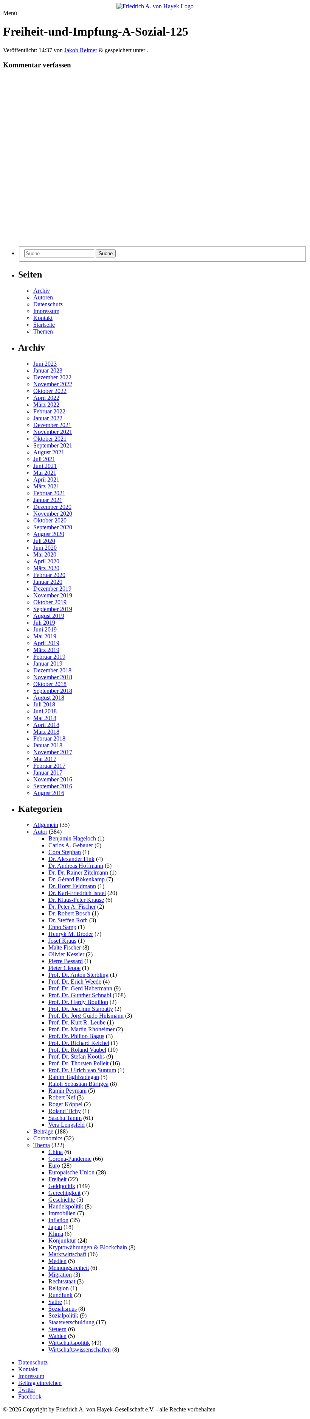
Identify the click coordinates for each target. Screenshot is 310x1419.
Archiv (41, 290)
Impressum (46, 311)
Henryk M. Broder (70, 934)
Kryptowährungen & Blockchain (87, 1247)
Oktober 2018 (50, 684)
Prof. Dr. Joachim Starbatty (80, 1009)
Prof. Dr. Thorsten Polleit (78, 1063)
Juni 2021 (45, 466)
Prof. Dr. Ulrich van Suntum (82, 1070)
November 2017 (52, 752)
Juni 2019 (45, 629)
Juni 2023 (45, 363)
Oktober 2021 (50, 438)
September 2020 (52, 527)
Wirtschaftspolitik (69, 1342)
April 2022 (46, 398)
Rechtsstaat (61, 1281)
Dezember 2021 (52, 425)
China (55, 1152)
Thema (41, 1145)
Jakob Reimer (80, 50)
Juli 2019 (44, 622)
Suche (106, 253)
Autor (40, 831)
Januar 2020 (47, 582)
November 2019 (52, 595)
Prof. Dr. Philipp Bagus (76, 1036)
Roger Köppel (65, 1104)
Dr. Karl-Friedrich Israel (77, 893)
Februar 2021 (49, 493)
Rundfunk (60, 1295)
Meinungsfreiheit (68, 1268)
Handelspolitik (65, 1206)
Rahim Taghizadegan (73, 1077)
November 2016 (52, 779)
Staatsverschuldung (71, 1322)
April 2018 (46, 725)
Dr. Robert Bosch (69, 913)
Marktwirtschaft (67, 1254)
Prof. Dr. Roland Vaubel (77, 1049)
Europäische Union (71, 1172)
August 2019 (48, 616)
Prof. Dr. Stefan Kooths (76, 1056)
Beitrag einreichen (40, 1383)
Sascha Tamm (65, 1118)
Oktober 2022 (50, 391)
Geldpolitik (61, 1186)
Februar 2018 (49, 738)
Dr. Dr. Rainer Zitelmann (78, 872)
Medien (57, 1261)
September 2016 (52, 786)
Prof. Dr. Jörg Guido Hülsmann (86, 1015)
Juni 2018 (45, 711)
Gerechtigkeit (64, 1193)
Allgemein (45, 825)
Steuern (57, 1329)
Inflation (58, 1220)
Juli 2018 (44, 704)
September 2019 (52, 609)
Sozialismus (62, 1308)
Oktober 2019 (50, 602)
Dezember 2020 (52, 507)
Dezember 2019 (52, 588)
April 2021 (46, 479)
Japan (55, 1227)
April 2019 (46, 643)
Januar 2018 (47, 745)
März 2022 (46, 404)
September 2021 (52, 445)
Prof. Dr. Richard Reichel (78, 1043)
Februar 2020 (49, 575)
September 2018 (52, 691)
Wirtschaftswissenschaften (79, 1349)
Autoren (43, 297)
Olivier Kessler (66, 954)
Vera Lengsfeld (66, 1124)
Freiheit (57, 1179)
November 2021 (52, 432)
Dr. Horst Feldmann (72, 886)
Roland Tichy (64, 1111)
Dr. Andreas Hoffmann (75, 865)
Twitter (26, 1389)
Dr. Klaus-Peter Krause (76, 900)
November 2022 (52, 384)
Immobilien (62, 1213)
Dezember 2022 (52, 377)
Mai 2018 (44, 718)
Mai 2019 (44, 636)
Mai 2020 (44, 554)
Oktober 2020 (50, 520)
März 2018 (46, 731)
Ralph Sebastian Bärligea (78, 1084)
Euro (54, 1165)
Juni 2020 (45, 547)
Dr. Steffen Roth (68, 920)
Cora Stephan (64, 852)
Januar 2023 (47, 370)
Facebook (30, 1396)
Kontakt (43, 318)
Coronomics (47, 1138)
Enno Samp (62, 927)
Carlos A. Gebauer (70, 845)
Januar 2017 (47, 772)
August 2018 (48, 697)
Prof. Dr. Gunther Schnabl (79, 995)
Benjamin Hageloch (72, 838)
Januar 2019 (47, 663)
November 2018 (52, 677)
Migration (60, 1274)
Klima (55, 1233)
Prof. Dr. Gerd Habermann (80, 988)
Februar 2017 (49, 766)
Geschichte (61, 1199)
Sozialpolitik (63, 1315)
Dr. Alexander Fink (71, 859)
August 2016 (48, 793)
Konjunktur (62, 1240)
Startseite (44, 324)
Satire (55, 1302)
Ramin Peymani (67, 1090)
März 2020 (46, 568)
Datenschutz (48, 304)
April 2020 (46, 561)
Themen (43, 331)
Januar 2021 (47, 500)
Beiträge (43, 1131)
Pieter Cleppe (64, 968)
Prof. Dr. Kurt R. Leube (76, 1022)
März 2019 (46, 650)
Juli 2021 (44, 459)
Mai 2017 (44, 759)
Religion (58, 1288)
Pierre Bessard (65, 961)
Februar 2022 (49, 411)
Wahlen (57, 1336)
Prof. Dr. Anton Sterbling (78, 974)
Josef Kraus (62, 940)
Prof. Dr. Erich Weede (74, 981)
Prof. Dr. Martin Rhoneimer (81, 1029)
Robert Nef (61, 1097)
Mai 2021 (44, 472)
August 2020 (48, 534)
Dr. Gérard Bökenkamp (76, 879)
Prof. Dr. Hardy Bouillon (78, 1002)
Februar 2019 (49, 656)
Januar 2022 (47, 418)
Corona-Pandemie (69, 1158)
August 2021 (48, 452)
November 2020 (52, 513)
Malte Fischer (64, 947)
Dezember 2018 (52, 670)
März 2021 (46, 486)
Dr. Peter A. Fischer (72, 906)
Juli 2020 (44, 541)
